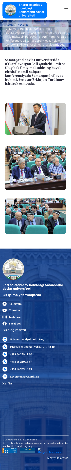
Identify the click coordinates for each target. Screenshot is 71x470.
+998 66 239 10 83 (21, 369)
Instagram (15, 317)
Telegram (15, 304)
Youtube (14, 310)
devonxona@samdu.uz (24, 376)
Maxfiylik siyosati (58, 458)
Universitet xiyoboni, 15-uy (27, 339)
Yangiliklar (23, 24)
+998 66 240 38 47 (21, 361)
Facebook (15, 323)
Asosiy (9, 24)
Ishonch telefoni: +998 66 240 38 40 (32, 347)
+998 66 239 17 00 (21, 354)
